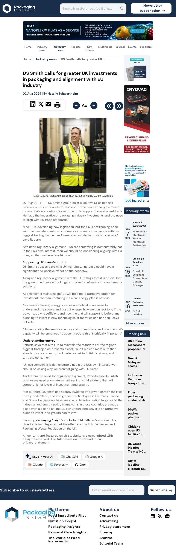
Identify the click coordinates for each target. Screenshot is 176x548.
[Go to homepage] (30, 521)
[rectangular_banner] (137, 202)
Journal (120, 46)
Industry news (42, 48)
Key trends (89, 48)
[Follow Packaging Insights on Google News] (168, 518)
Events (132, 46)
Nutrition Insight (62, 521)
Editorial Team (111, 543)
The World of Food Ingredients (64, 539)
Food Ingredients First (67, 515)
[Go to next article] (119, 107)
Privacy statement (114, 527)
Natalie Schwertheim (63, 93)
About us (109, 510)
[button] (69, 456)
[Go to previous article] (109, 107)
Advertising (108, 521)
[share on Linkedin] (33, 105)
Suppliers (146, 46)
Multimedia (105, 46)
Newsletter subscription (151, 8)
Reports (75, 46)
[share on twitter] (41, 105)
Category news (60, 48)
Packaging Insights (64, 527)
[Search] (122, 9)
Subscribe (159, 490)
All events (133, 323)
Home (28, 46)
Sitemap (106, 532)
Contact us (108, 515)
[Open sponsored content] (88, 39)
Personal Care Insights (67, 532)
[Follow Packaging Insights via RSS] (160, 518)
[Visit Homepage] (19, 16)
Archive (105, 538)
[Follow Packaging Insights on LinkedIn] (152, 518)
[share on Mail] (49, 104)
